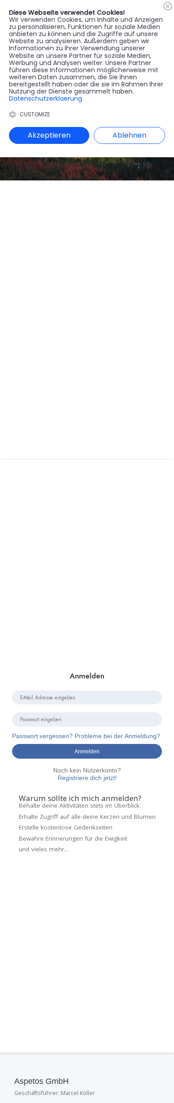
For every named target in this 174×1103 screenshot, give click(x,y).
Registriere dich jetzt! (87, 774)
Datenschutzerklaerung (45, 98)
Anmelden (87, 751)
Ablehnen (129, 135)
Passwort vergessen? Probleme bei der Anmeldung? (86, 735)
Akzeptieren (49, 135)
